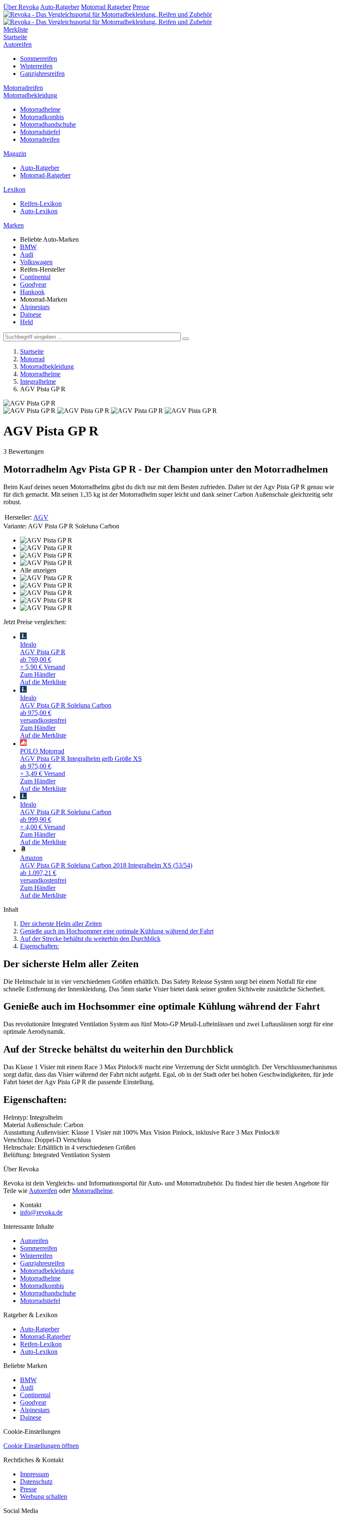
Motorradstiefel (40, 131)
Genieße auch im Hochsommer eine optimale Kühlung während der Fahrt (117, 931)
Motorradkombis (42, 116)
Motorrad (32, 359)
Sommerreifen (38, 58)
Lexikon (14, 189)
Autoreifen (17, 44)
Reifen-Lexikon (41, 203)
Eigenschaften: (39, 946)
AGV (40, 517)
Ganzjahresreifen (42, 73)
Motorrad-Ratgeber (45, 175)
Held (26, 321)
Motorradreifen (23, 87)
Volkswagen (36, 261)
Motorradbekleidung (30, 95)
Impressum (34, 1474)
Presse (141, 6)
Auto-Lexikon (39, 211)
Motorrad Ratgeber (106, 6)
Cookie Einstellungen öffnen (41, 1445)
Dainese (30, 314)
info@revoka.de (41, 1212)
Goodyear (33, 284)
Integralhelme (38, 381)
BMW (28, 246)
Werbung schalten (43, 1496)
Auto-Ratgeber (59, 6)
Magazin (14, 153)
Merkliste (15, 29)
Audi (26, 254)
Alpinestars (35, 306)
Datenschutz (36, 1481)
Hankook (32, 291)
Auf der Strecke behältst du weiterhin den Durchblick (90, 938)
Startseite (15, 36)
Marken (13, 225)
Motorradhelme (40, 109)
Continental (35, 276)
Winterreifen (36, 66)
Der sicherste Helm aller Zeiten (61, 923)
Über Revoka (21, 6)
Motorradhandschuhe (48, 124)
